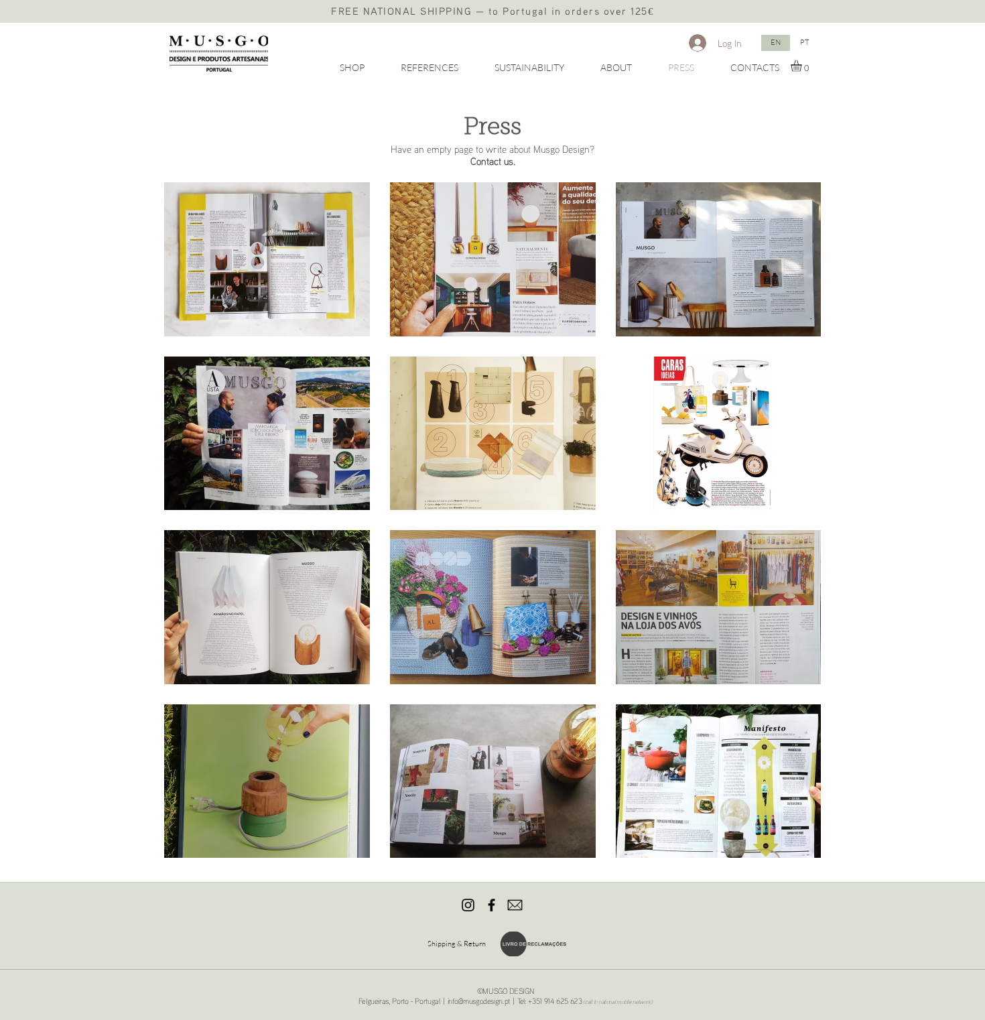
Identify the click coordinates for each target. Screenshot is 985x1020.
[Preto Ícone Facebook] (491, 905)
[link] (803, 66)
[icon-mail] (515, 905)
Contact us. (492, 161)
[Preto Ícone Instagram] (468, 905)
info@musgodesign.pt (479, 1001)
